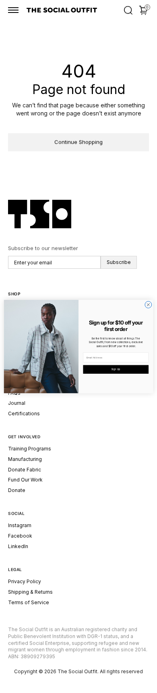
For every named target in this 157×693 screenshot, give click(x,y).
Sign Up (115, 369)
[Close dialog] (148, 304)
